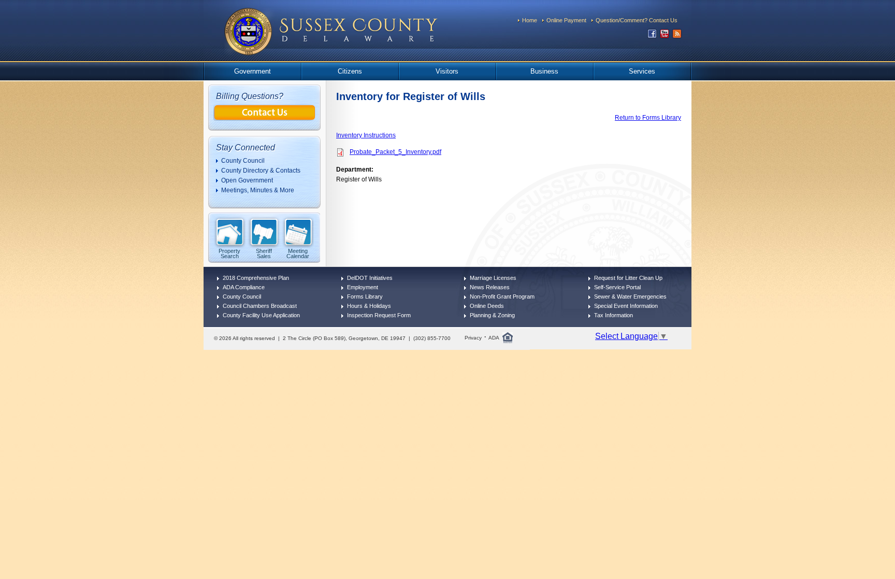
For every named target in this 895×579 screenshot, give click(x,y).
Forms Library (365, 296)
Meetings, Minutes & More (257, 190)
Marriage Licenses (493, 278)
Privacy (473, 338)
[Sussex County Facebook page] (652, 36)
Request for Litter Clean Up (628, 278)
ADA (493, 338)
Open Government (247, 180)
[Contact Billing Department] (264, 118)
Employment (362, 287)
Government (252, 71)
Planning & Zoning (492, 315)
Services (642, 71)
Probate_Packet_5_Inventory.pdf (395, 152)
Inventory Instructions (366, 135)
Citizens (350, 71)
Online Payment (566, 20)
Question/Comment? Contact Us (636, 20)
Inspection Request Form (379, 315)
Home (529, 20)
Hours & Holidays (369, 306)
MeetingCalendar (297, 253)
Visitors (447, 71)
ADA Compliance (244, 287)
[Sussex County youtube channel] (664, 36)
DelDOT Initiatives (370, 278)
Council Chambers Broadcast (260, 306)
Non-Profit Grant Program (502, 296)
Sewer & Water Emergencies (630, 296)
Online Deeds (487, 306)
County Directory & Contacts (260, 170)
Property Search (229, 253)
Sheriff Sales (264, 253)
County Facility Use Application (261, 315)
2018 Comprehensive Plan (256, 278)
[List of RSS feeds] (677, 36)
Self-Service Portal (617, 287)
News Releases (490, 287)
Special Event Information (626, 306)
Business (544, 71)
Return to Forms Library (648, 117)
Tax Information (613, 315)
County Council (243, 160)
